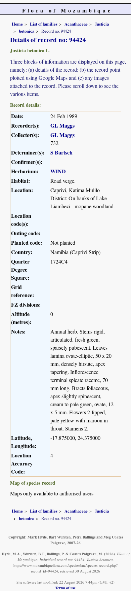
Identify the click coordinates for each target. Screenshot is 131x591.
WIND (58, 171)
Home (17, 24)
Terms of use (65, 588)
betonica (26, 31)
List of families (43, 24)
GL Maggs (62, 125)
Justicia (102, 24)
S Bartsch (61, 152)
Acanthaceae (76, 24)
